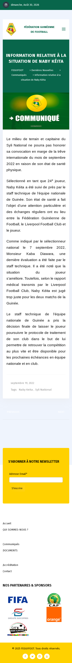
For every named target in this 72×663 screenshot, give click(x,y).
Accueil (7, 523)
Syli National (43, 389)
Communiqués (11, 544)
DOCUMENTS (10, 550)
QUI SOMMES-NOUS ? (15, 529)
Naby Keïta (26, 389)
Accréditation (10, 565)
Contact (7, 571)
